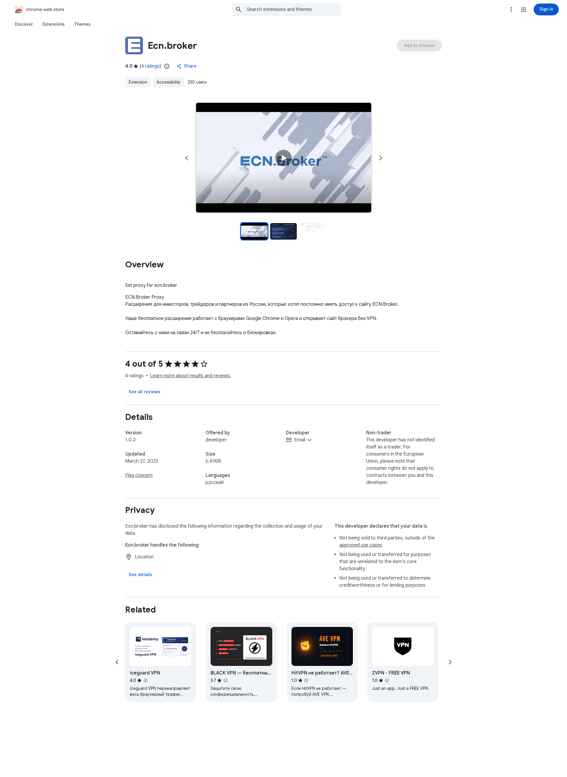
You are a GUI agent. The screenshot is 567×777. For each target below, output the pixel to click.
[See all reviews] (144, 392)
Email (299, 440)
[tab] (24, 24)
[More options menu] (511, 9)
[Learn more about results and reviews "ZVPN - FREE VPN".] (387, 680)
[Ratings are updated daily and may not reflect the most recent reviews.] (167, 66)
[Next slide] (381, 158)
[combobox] (294, 9)
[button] (523, 10)
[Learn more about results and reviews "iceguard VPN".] (145, 680)
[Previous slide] (187, 158)
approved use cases (360, 545)
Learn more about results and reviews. (190, 376)
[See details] (140, 575)
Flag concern (139, 475)
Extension (138, 82)
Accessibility (168, 82)
